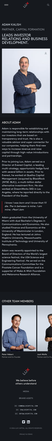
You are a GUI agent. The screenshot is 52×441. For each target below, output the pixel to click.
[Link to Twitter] (23, 421)
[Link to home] (26, 371)
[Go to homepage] (26, 5)
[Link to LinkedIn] (28, 421)
